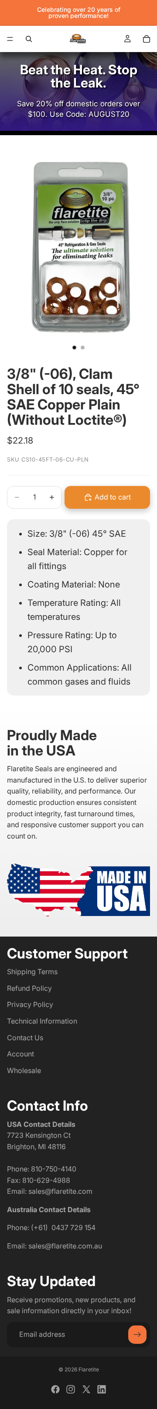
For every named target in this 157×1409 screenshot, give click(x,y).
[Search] (28, 39)
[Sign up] (137, 1334)
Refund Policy (29, 988)
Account (20, 1053)
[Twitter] (86, 1389)
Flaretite (88, 1369)
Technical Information (42, 1021)
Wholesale (24, 1070)
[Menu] (10, 39)
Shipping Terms (32, 971)
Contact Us (25, 1037)
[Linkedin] (101, 1389)
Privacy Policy (30, 1004)
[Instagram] (70, 1389)
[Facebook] (55, 1389)
